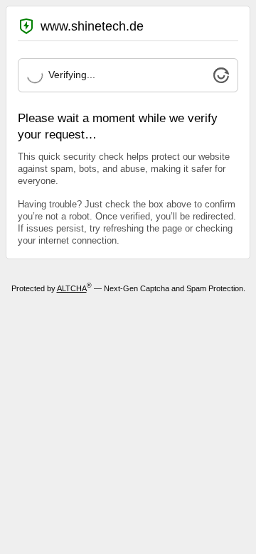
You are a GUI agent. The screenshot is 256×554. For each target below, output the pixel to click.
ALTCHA (72, 288)
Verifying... (71, 74)
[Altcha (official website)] (221, 79)
